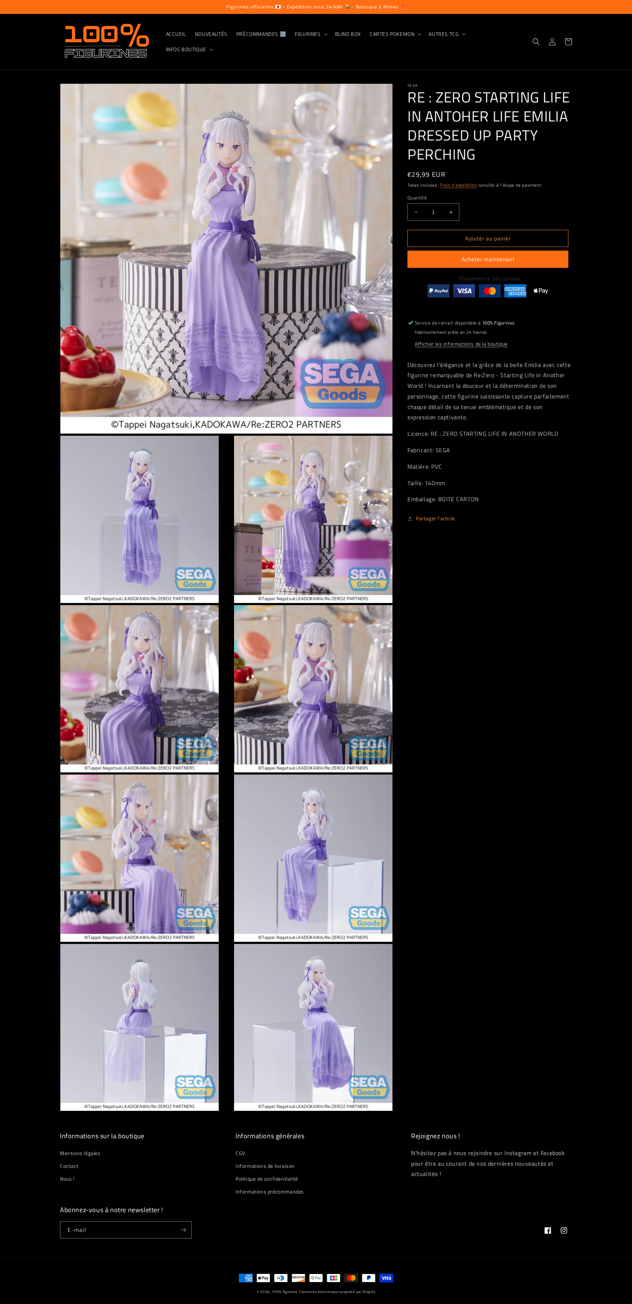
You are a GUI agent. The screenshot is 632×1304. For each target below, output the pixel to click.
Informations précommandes (270, 1191)
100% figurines (285, 1291)
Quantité (417, 197)
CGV (240, 1153)
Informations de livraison (265, 1166)
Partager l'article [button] (435, 518)
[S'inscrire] (183, 1230)
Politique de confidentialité (267, 1179)
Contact (69, 1166)
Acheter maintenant (488, 259)
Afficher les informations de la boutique (461, 344)
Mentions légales (80, 1153)
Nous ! (67, 1179)
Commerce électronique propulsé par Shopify (337, 1291)
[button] (310, 34)
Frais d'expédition (458, 184)
